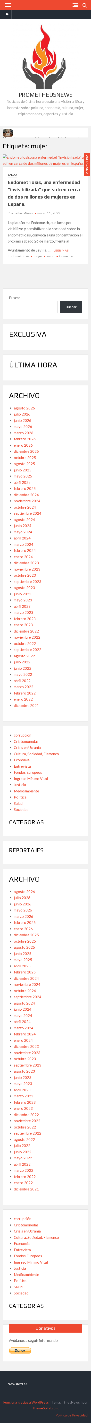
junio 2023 (22, 594)
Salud (12, 174)
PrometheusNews (46, 94)
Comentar (66, 256)
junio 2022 (22, 668)
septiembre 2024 (27, 513)
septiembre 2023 (27, 581)
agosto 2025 (24, 463)
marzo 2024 (23, 544)
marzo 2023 (23, 612)
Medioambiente (26, 791)
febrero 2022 (25, 693)
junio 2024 (22, 525)
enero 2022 (23, 699)
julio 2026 (22, 414)
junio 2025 (22, 470)
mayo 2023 (23, 600)
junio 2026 (22, 420)
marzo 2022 (23, 687)
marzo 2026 (23, 433)
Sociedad (21, 809)
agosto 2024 (24, 519)
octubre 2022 (25, 643)
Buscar (14, 297)
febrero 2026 (25, 439)
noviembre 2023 (27, 569)
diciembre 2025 (26, 451)
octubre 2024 (25, 507)
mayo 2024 (23, 532)
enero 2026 (23, 445)
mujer (38, 256)
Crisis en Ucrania (27, 747)
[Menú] (7, 5)
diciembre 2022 (26, 631)
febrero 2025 (25, 488)
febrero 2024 (25, 550)
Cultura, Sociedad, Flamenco (36, 754)
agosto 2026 (24, 408)
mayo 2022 (23, 674)
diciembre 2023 (26, 563)
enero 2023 (23, 625)
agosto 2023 (24, 587)
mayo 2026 (23, 426)
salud (50, 256)
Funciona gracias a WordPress (26, 1402)
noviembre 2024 (27, 501)
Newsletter (17, 1384)
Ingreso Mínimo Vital (31, 778)
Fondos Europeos (28, 772)
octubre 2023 (25, 575)
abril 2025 (22, 482)
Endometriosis (19, 256)
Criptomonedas (26, 741)
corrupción (22, 735)
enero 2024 (23, 557)
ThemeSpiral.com (45, 1408)
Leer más (61, 250)
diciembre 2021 (26, 705)
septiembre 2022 (27, 649)
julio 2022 (22, 662)
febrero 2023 (25, 618)
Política (20, 797)
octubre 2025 (25, 457)
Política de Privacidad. (72, 1415)
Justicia (20, 784)
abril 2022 (22, 680)
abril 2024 (22, 538)
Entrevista (22, 766)
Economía (22, 760)
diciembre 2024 (26, 495)
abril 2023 (22, 606)
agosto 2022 (24, 656)
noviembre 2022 (27, 637)
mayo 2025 (23, 476)
